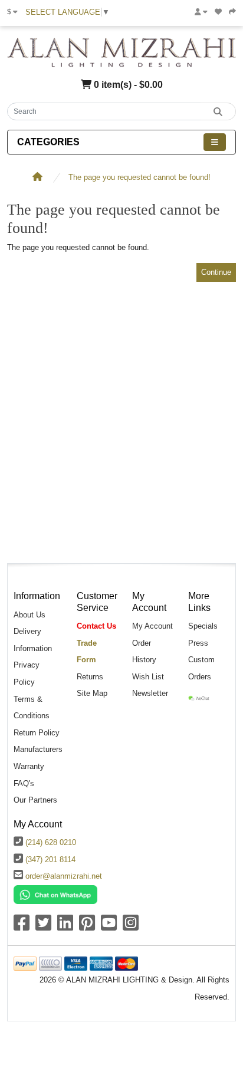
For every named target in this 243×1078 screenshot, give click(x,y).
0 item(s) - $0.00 (127, 84)
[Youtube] (109, 926)
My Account (152, 626)
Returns (90, 676)
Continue (216, 272)
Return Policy (37, 732)
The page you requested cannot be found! (139, 177)
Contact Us (96, 626)
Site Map (92, 693)
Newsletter (150, 693)
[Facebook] (21, 926)
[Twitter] (43, 926)
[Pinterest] (87, 926)
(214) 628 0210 (50, 842)
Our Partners (35, 800)
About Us (29, 614)
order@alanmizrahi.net (63, 876)
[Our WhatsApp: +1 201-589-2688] (55, 893)
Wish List (148, 676)
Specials (203, 626)
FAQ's (24, 783)
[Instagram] (131, 926)
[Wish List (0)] (218, 12)
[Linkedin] (65, 926)
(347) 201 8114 (50, 859)
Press (198, 643)
